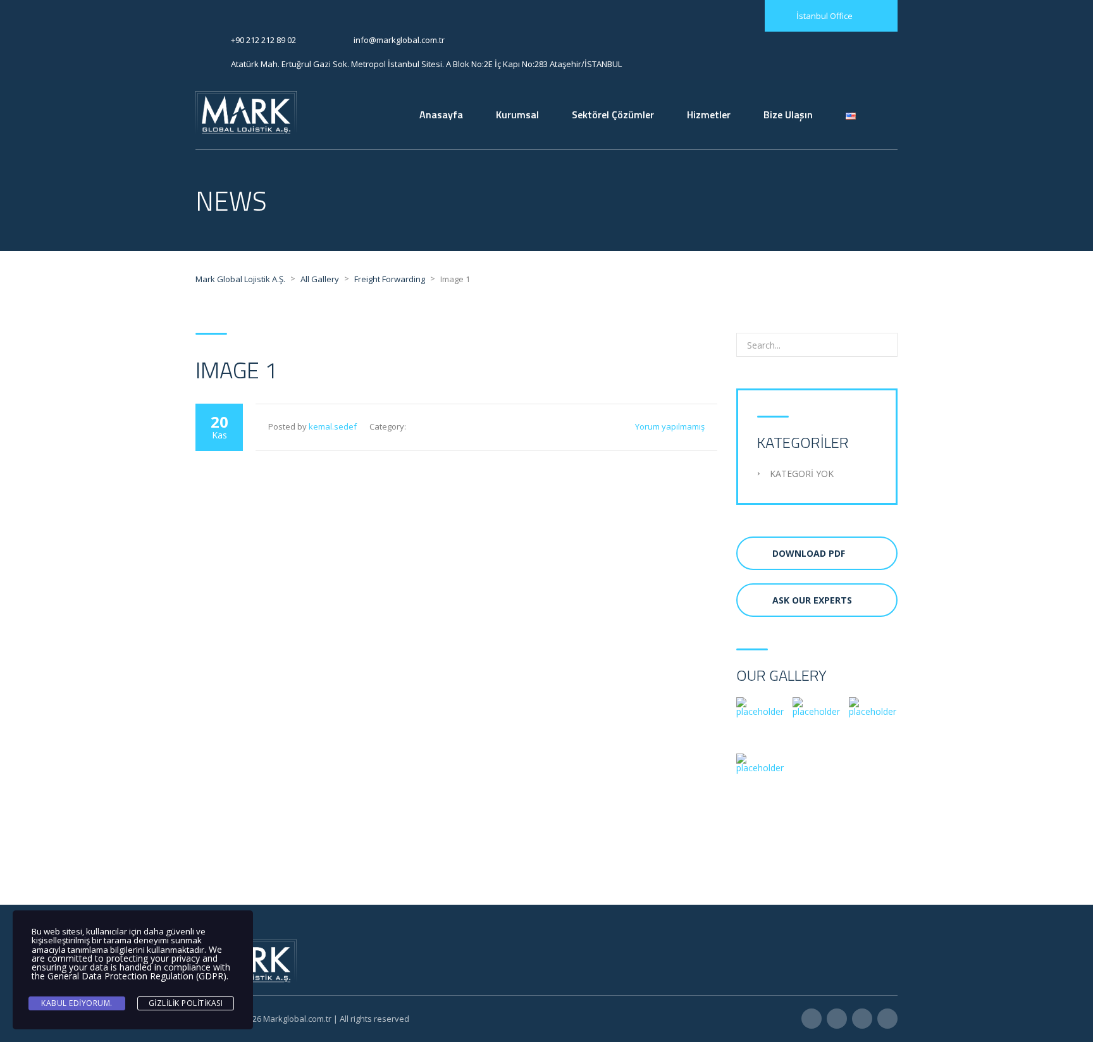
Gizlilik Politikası (186, 1003)
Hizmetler (709, 114)
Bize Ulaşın (788, 114)
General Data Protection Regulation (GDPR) (136, 976)
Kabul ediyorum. (77, 1003)
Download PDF (808, 553)
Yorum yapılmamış (670, 426)
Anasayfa (441, 114)
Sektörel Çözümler (613, 114)
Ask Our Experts (812, 600)
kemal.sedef (333, 426)
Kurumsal (517, 114)
